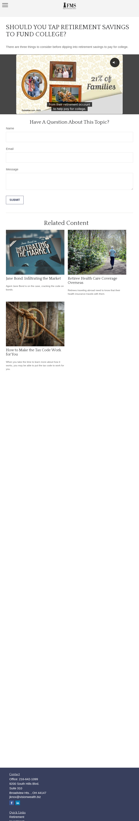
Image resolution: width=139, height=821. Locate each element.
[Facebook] (11, 803)
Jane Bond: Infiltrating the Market (33, 278)
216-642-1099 (28, 779)
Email (10, 149)
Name (10, 128)
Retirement (16, 817)
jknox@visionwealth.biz (25, 797)
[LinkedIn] (17, 803)
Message (12, 169)
